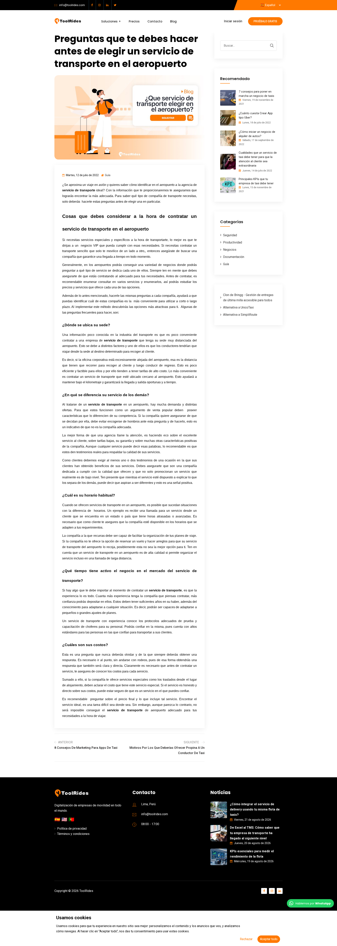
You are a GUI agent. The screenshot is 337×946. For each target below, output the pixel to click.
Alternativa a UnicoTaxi (238, 307)
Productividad (232, 242)
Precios (134, 21)
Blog (173, 21)
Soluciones (109, 21)
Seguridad (230, 235)
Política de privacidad (72, 828)
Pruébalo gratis (265, 21)
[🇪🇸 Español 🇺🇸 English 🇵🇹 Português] (271, 5)
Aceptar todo (269, 939)
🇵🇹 (71, 819)
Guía (107, 175)
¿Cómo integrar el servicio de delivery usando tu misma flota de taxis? (255, 809)
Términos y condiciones (73, 834)
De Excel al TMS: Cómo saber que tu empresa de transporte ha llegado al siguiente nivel (254, 833)
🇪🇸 (57, 819)
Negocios (229, 249)
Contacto (154, 21)
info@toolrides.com (72, 5)
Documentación (233, 257)
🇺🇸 (64, 819)
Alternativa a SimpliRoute (240, 315)
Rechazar (246, 939)
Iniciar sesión (233, 21)
